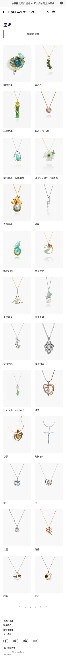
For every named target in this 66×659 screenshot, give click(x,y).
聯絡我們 (7, 625)
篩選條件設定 (33, 34)
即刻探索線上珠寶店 (44, 3)
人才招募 (7, 634)
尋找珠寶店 (8, 620)
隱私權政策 (8, 629)
